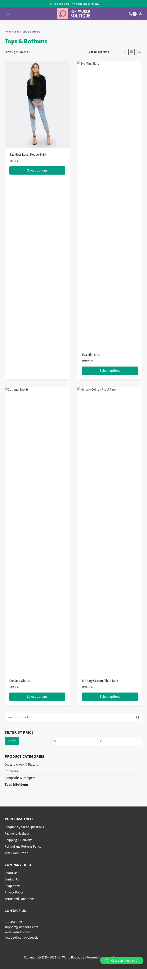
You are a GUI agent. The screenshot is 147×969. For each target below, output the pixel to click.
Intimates (11, 771)
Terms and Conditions (19, 899)
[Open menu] (8, 14)
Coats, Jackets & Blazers (21, 764)
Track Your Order (16, 853)
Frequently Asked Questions (24, 827)
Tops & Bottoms (17, 784)
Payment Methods (17, 833)
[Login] (140, 14)
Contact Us (12, 879)
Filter (12, 741)
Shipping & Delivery (18, 840)
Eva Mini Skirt (91, 355)
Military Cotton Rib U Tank (100, 681)
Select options (37, 170)
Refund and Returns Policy (23, 846)
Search (138, 717)
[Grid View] (131, 52)
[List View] (139, 52)
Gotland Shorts (19, 681)
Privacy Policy (14, 892)
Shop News (12, 886)
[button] (121, 960)
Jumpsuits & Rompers (20, 778)
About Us (11, 873)
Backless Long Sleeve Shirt (27, 154)
